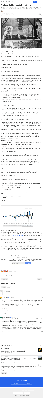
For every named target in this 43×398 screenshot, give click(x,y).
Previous (5, 279)
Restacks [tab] (8, 287)
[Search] (41, 345)
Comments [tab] (4, 287)
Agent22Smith (5, 297)
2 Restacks (14, 271)
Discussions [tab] (9, 345)
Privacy (23, 390)
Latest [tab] (5, 345)
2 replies (5, 313)
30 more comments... (4, 339)
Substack (16, 395)
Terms (26, 390)
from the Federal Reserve (18, 235)
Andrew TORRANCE (6, 317)
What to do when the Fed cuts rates (9, 365)
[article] (21, 351)
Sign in (40, 1)
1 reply (5, 334)
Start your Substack (18, 392)
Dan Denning (9, 352)
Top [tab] (2, 345)
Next (39, 279)
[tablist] (6, 287)
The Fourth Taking (5, 356)
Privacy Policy (30, 267)
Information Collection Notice (21, 267)
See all (3, 373)
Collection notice (31, 390)
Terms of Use (27, 265)
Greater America (5, 348)
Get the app (27, 392)
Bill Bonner (6, 10)
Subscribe (35, 1)
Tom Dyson (9, 369)
